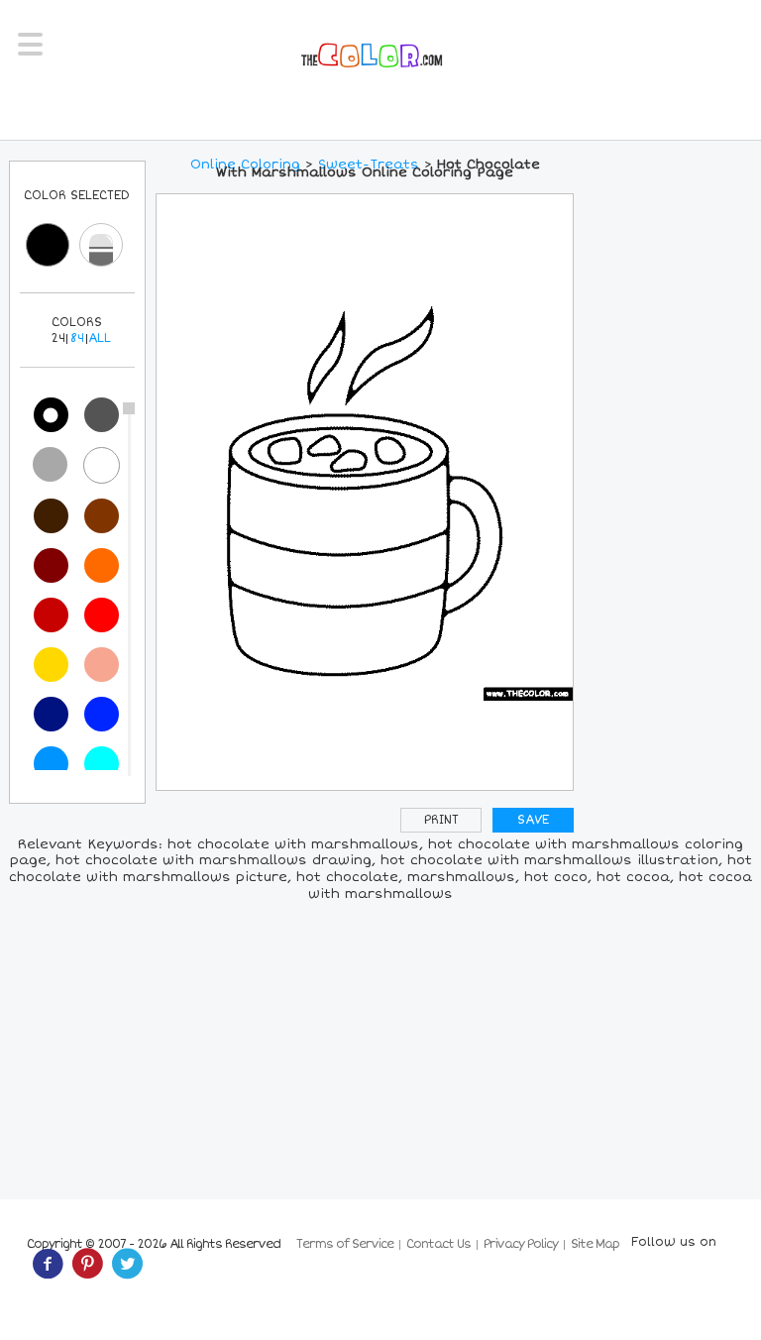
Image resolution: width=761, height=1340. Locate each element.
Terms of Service (344, 1244)
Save (533, 820)
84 (77, 338)
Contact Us (438, 1244)
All (99, 338)
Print (441, 820)
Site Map (595, 1244)
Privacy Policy (521, 1244)
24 (58, 338)
